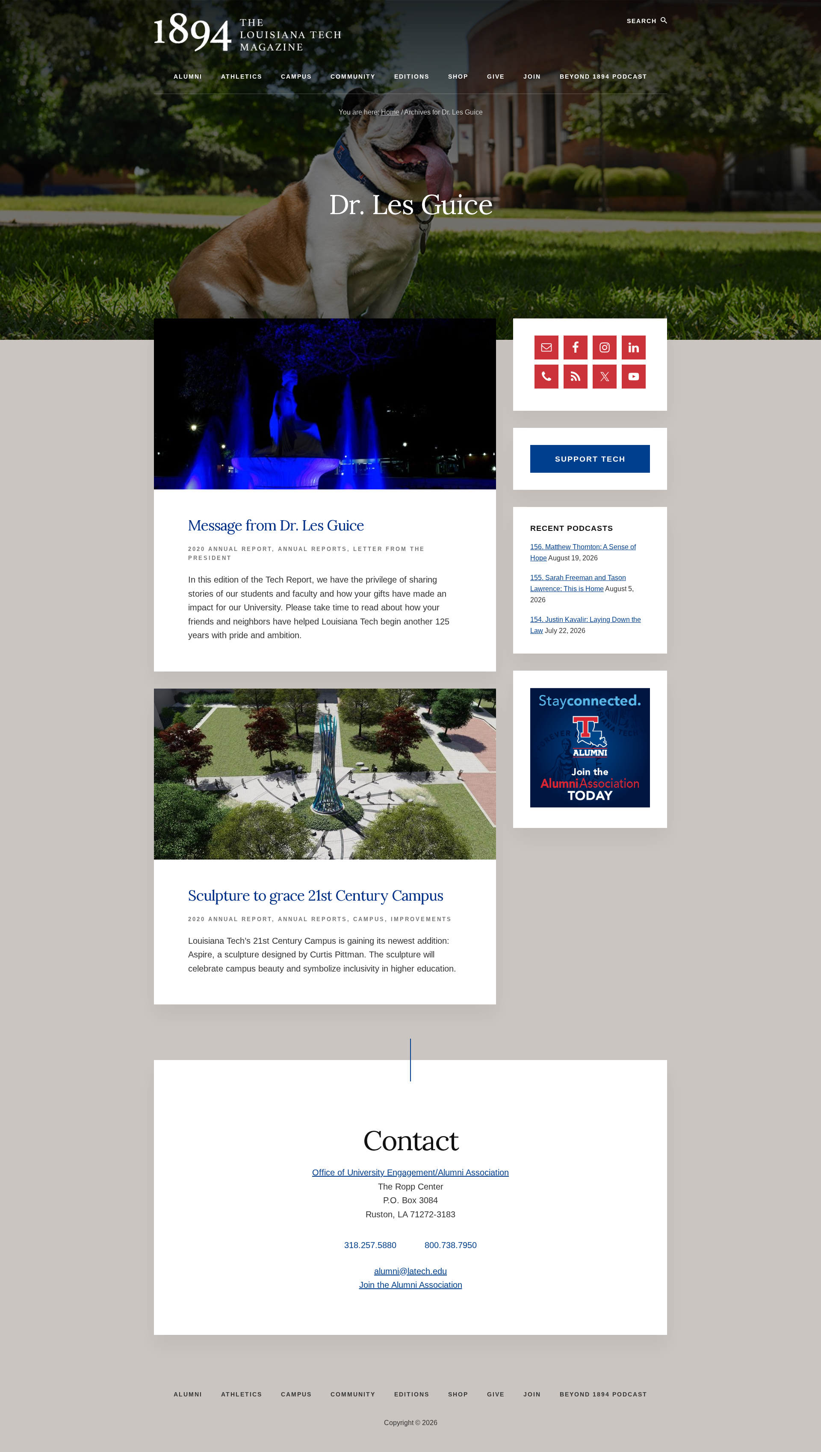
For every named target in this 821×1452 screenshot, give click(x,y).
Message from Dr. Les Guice (276, 525)
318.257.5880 (370, 1245)
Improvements (421, 919)
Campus (369, 919)
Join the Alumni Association (410, 1285)
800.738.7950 (451, 1245)
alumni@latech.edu (410, 1271)
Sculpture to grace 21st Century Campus (315, 895)
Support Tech (590, 459)
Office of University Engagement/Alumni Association (410, 1172)
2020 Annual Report (230, 549)
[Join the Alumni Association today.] (590, 805)
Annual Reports (312, 549)
